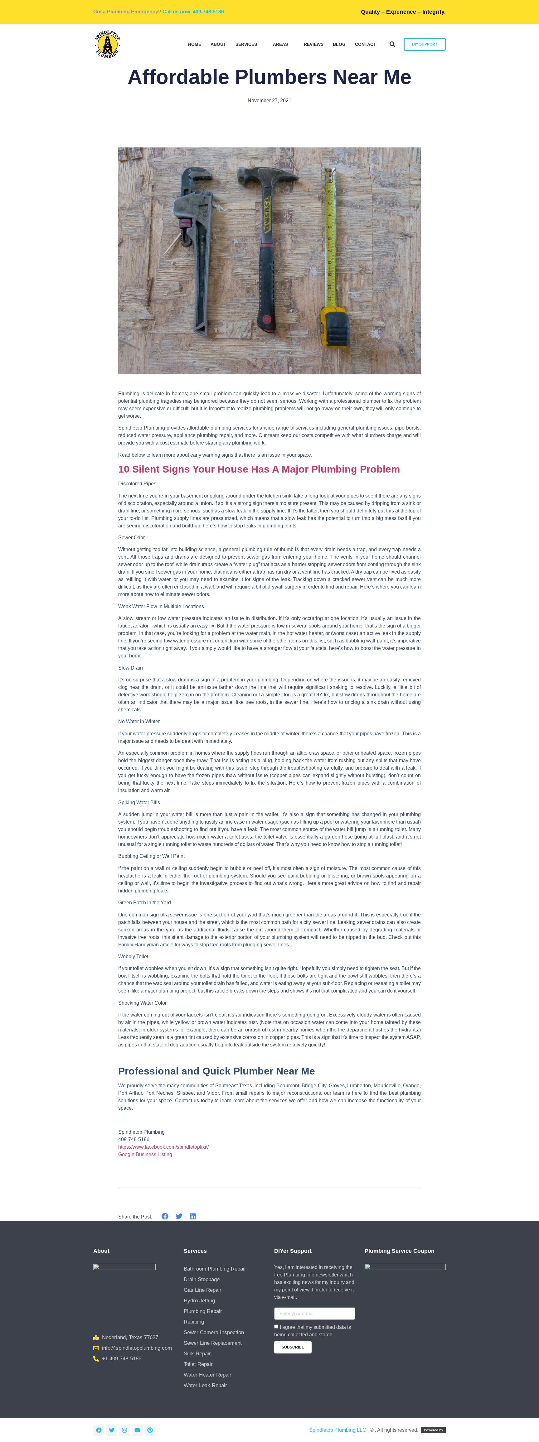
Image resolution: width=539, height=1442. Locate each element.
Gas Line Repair (202, 1290)
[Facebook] (98, 1430)
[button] (392, 44)
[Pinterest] (150, 1430)
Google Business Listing (145, 1154)
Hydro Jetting (199, 1301)
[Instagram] (124, 1430)
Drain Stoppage (202, 1279)
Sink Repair (197, 1354)
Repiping (194, 1322)
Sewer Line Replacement (213, 1343)
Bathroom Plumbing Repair (215, 1269)
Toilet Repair (198, 1364)
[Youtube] (137, 1430)
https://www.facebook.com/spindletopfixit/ (163, 1147)
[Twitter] (111, 1430)
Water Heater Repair (207, 1375)
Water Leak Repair (205, 1385)
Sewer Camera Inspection (214, 1332)
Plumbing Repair (203, 1311)
